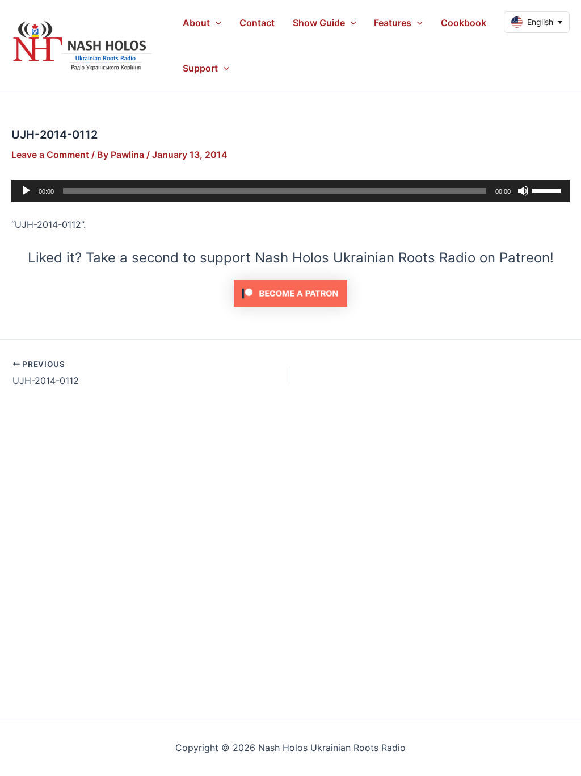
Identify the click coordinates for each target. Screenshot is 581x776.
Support (200, 68)
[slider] (548, 190)
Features (392, 22)
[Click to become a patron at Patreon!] (290, 292)
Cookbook (463, 22)
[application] (215, 22)
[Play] (26, 191)
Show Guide (319, 22)
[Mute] (523, 191)
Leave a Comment (50, 154)
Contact (257, 22)
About (196, 22)
